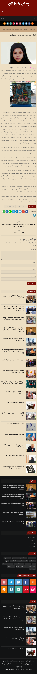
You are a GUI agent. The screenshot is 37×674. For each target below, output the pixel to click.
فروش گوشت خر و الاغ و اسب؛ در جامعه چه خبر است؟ (13, 393)
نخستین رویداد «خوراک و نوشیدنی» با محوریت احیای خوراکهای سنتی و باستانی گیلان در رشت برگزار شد (13, 351)
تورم (14, 566)
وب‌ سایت (33, 276)
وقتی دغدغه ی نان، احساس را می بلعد (15, 456)
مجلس (34, 564)
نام (34, 262)
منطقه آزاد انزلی (23, 558)
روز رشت (24, 206)
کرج (22, 564)
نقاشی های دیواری (10, 206)
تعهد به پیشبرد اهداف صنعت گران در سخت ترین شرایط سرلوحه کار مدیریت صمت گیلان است (13, 319)
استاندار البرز (33, 569)
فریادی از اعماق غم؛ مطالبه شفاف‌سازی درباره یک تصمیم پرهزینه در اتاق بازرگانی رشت (13, 467)
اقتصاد (34, 566)
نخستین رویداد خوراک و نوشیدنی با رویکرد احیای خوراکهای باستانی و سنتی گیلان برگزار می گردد (12, 382)
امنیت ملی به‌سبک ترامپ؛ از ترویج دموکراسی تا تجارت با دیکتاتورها (13, 446)
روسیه (17, 566)
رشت (19, 564)
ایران (27, 561)
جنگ (15, 564)
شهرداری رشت (21, 561)
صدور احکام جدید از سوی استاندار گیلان (14, 434)
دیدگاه (33, 249)
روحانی (29, 566)
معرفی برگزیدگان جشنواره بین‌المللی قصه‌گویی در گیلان (12, 361)
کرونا (5, 558)
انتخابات (9, 566)
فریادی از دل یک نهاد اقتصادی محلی (15, 402)
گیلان (17, 558)
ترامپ (7, 561)
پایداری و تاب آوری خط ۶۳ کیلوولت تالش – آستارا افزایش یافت (13, 339)
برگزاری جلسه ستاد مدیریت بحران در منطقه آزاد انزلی (13, 414)
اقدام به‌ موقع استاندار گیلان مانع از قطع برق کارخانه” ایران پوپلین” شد (13, 297)
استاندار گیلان (32, 561)
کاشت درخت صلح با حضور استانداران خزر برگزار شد (13, 522)
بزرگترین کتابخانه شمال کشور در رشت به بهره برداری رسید (13, 513)
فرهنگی (25, 29)
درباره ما (33, 544)
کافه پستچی (32, 547)
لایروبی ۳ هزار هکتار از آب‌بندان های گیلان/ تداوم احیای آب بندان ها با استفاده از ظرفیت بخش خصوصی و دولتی (13, 308)
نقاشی (18, 206)
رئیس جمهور (28, 564)
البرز (13, 558)
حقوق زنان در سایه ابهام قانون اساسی (15, 424)
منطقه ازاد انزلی (32, 558)
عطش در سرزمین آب (18, 233)
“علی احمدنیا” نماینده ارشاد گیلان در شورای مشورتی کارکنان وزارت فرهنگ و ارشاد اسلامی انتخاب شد (13, 330)
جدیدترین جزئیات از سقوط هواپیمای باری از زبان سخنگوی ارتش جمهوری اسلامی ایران (18, 226)
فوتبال (11, 564)
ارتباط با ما (32, 541)
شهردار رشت (13, 561)
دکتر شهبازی (23, 566)
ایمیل (34, 269)
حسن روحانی (5, 564)
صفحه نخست (32, 29)
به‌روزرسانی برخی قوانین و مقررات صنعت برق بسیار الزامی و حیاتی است (13, 371)
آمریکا (9, 558)
